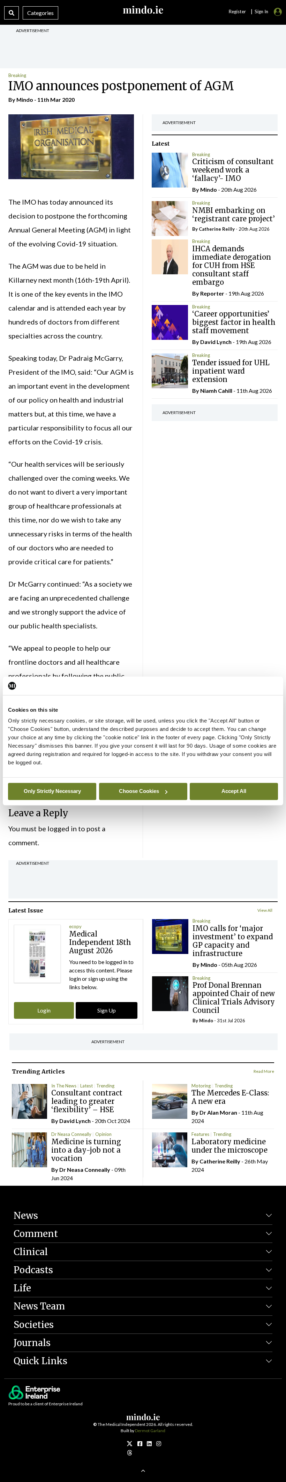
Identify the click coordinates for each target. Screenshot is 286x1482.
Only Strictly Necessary (52, 791)
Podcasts (33, 1270)
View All (264, 910)
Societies (34, 1324)
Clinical (31, 1252)
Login (44, 1010)
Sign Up (106, 1010)
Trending (105, 1085)
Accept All (233, 791)
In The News (63, 1085)
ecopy (75, 926)
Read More (264, 1071)
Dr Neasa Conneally (71, 1134)
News (26, 1215)
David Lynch (216, 341)
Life (22, 1288)
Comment (36, 1233)
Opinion (103, 1134)
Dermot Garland (150, 1430)
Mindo (24, 99)
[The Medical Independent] (158, 1443)
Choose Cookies (139, 791)
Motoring (201, 1085)
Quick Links (40, 1361)
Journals (32, 1343)
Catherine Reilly (217, 229)
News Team (39, 1306)
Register (237, 11)
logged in (62, 828)
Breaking (17, 75)
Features (200, 1134)
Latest (86, 1085)
